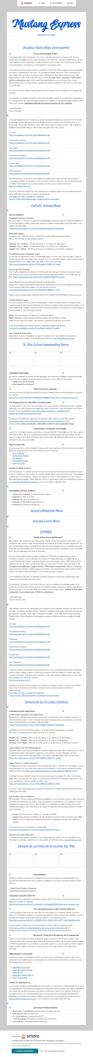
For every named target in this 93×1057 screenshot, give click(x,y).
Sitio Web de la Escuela (21, 967)
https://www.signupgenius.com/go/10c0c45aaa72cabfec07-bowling (34, 328)
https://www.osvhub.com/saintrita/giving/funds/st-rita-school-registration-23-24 (39, 421)
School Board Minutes (20, 456)
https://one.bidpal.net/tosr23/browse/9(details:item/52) (29, 135)
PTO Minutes (17, 458)
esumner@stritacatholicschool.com (24, 482)
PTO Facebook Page (20, 461)
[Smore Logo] (26, 3)
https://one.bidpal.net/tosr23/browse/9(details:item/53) (29, 143)
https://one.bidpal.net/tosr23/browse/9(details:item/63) (29, 174)
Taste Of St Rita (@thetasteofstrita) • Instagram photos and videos (34, 199)
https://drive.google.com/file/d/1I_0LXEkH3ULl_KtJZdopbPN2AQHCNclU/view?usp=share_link (44, 904)
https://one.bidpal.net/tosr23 (19, 186)
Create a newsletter (25, 1051)
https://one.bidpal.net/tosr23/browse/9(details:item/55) (29, 158)
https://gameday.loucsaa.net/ (64, 338)
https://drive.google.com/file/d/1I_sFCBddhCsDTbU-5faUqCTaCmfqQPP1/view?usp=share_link (44, 920)
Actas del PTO (17, 973)
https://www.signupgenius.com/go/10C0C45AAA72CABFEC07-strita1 (39, 277)
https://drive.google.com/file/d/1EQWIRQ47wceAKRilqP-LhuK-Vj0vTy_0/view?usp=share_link (43, 398)
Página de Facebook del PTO (23, 975)
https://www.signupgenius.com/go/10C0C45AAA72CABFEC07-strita (34, 290)
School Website (18, 453)
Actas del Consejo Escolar (22, 970)
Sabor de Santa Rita (19, 978)
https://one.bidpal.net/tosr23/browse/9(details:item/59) (29, 166)
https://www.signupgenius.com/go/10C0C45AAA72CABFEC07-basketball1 (36, 229)
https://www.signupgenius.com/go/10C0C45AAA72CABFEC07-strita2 (35, 264)
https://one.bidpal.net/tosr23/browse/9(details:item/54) (29, 150)
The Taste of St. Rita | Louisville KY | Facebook (26, 196)
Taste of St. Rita (18, 463)
